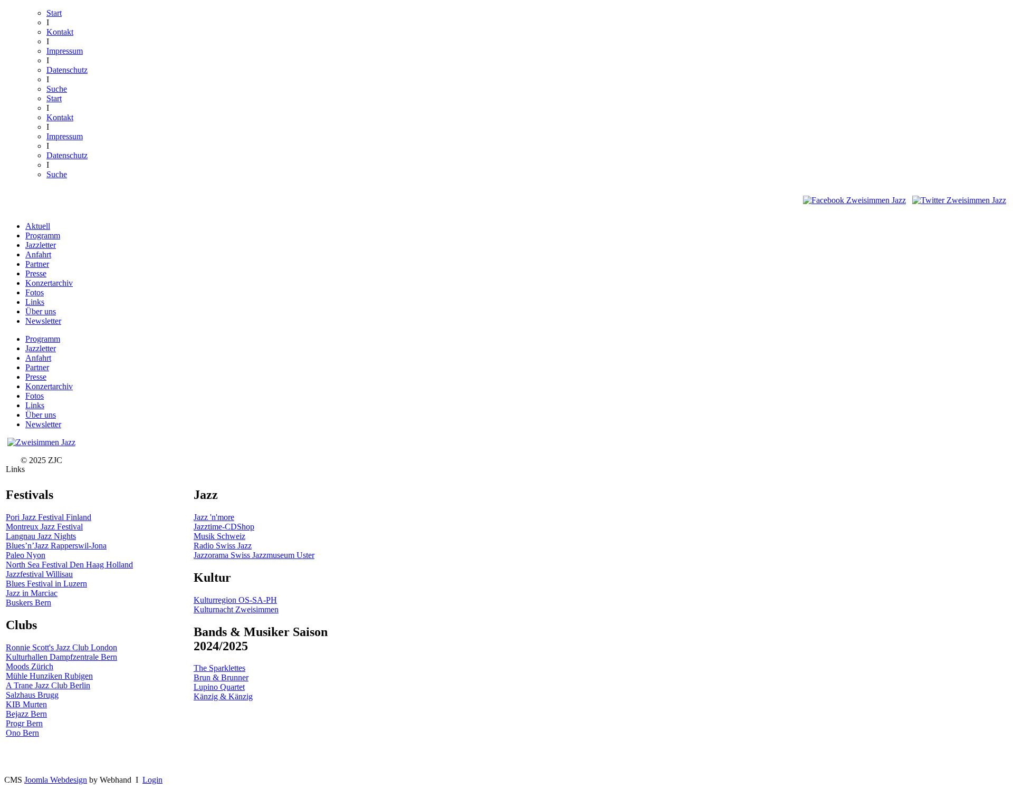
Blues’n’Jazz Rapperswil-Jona (56, 545)
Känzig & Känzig (223, 696)
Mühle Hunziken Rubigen (49, 675)
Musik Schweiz (219, 536)
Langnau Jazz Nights (41, 536)
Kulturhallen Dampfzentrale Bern (61, 656)
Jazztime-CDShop (224, 526)
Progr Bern (24, 723)
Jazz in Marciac (32, 593)
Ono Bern (22, 732)
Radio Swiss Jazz (223, 545)
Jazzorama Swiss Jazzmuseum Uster (254, 555)
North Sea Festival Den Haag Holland (69, 564)
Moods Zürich (29, 666)
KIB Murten (26, 704)
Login (152, 779)
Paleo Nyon (25, 555)
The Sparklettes (219, 667)
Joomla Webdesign (55, 779)
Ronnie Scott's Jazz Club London (61, 647)
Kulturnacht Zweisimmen (236, 609)
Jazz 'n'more (214, 517)
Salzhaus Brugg (32, 694)
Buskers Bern (28, 602)
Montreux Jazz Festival (44, 526)
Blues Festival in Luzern (46, 583)
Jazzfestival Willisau (39, 574)
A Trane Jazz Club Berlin (48, 685)
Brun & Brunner (221, 677)
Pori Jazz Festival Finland (48, 517)
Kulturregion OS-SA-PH (235, 599)
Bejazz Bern (26, 713)
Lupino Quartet (219, 686)
